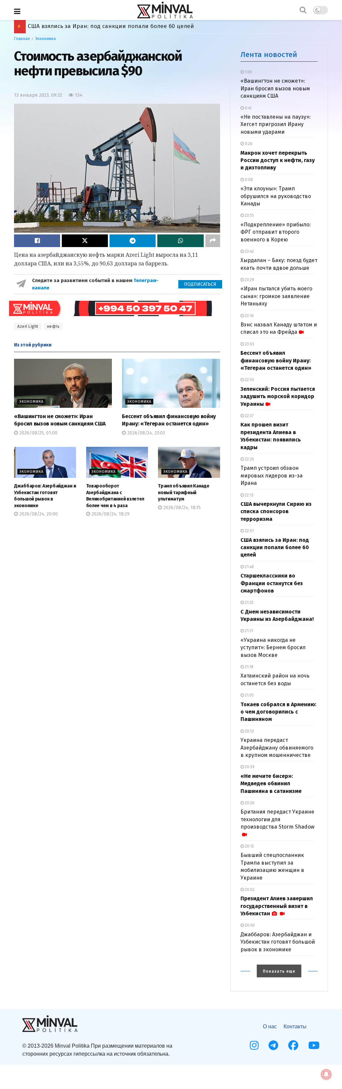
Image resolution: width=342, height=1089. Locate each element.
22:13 (248, 495)
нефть (53, 326)
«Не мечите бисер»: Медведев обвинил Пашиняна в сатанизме (271, 783)
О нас (270, 1026)
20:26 (249, 803)
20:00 (249, 925)
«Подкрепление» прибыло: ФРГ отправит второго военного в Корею (275, 232)
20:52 (249, 731)
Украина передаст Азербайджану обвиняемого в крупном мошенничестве (276, 747)
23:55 (249, 215)
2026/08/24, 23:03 (145, 433)
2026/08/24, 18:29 (110, 514)
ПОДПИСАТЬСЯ (200, 284)
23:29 (249, 279)
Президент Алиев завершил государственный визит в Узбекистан (276, 906)
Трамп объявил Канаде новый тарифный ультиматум (183, 492)
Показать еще (279, 971)
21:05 (249, 695)
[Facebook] (293, 1045)
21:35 (248, 602)
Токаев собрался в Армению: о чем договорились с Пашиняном (117, 26)
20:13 (249, 846)
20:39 (249, 767)
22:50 (249, 379)
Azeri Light (27, 326)
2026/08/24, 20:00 (38, 514)
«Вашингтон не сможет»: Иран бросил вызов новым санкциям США (275, 88)
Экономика (45, 38)
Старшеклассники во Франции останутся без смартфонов (271, 583)
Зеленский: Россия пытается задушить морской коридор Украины (277, 396)
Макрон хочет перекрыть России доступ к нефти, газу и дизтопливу (277, 160)
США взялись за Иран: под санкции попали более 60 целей (274, 547)
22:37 (248, 415)
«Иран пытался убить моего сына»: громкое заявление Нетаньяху (276, 296)
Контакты (295, 1026)
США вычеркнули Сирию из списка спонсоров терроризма (276, 511)
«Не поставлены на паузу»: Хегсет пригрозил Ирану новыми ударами (275, 124)
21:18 (248, 667)
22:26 (249, 459)
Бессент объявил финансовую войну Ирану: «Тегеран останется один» (275, 360)
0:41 (247, 108)
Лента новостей (268, 54)
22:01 (249, 530)
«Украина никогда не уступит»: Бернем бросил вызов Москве (273, 647)
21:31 (248, 631)
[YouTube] (314, 1045)
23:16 (249, 315)
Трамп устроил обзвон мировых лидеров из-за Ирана (271, 475)
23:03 (249, 344)
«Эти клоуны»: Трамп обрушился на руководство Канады (275, 196)
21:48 (249, 567)
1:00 (248, 72)
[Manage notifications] (326, 1074)
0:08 (248, 179)
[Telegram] (273, 1045)
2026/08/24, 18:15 (181, 507)
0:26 (248, 143)
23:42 (249, 251)
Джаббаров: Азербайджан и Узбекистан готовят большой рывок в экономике (277, 942)
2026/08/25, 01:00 (37, 433)
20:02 (249, 889)
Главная (22, 38)
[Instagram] (254, 1045)
